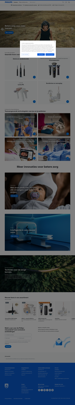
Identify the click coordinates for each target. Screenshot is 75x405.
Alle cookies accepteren (50, 54)
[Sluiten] (54, 42)
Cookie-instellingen (25, 54)
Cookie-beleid (50, 51)
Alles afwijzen (41, 54)
